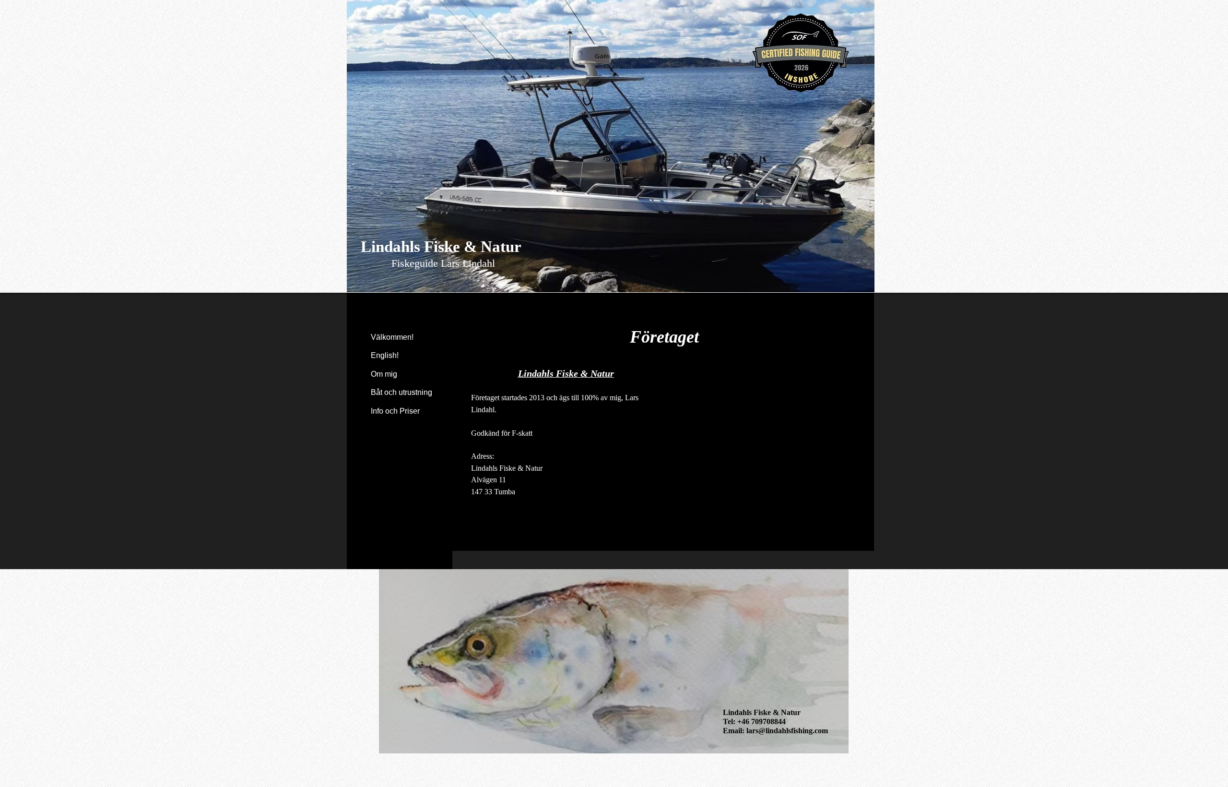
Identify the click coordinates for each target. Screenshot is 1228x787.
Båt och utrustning (401, 392)
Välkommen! (392, 337)
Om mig (384, 374)
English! (385, 355)
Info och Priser (395, 411)
